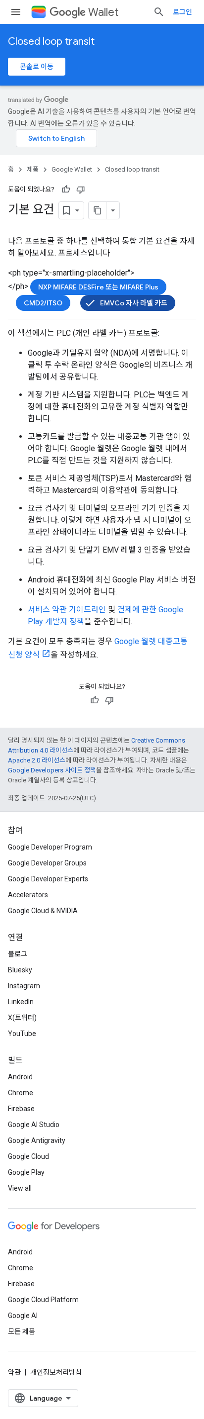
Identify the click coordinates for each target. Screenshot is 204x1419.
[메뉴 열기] (16, 12)
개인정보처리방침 (56, 1372)
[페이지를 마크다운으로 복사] (97, 210)
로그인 (182, 12)
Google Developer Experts (48, 879)
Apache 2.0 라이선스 (36, 760)
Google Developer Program (50, 847)
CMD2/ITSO (43, 302)
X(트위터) (22, 1018)
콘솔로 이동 (36, 66)
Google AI (23, 1316)
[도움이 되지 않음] (80, 189)
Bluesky (20, 970)
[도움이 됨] (65, 189)
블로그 (17, 954)
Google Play (26, 1172)
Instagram (24, 986)
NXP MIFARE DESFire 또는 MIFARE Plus (98, 287)
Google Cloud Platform (43, 1300)
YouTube (22, 1034)
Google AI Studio (33, 1125)
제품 (33, 169)
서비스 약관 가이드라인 (67, 609)
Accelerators (28, 895)
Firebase (21, 1109)
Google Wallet (71, 169)
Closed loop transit (51, 41)
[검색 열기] (159, 12)
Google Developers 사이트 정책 (52, 770)
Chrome (20, 1093)
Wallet (103, 12)
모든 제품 (21, 1331)
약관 (14, 1372)
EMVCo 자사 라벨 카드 (133, 302)
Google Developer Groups (47, 863)
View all (20, 1188)
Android (20, 1077)
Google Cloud (28, 1156)
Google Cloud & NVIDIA (43, 911)
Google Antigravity (36, 1140)
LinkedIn (21, 1002)
